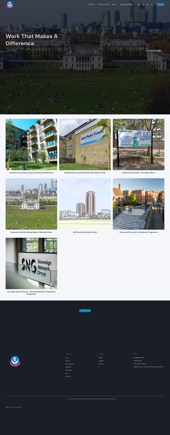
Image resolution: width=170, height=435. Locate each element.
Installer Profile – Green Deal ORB (94, 398)
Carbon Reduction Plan (104, 398)
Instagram (101, 361)
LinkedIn (101, 357)
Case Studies (68, 370)
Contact (160, 4)
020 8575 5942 (138, 360)
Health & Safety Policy (112, 398)
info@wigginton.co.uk (139, 357)
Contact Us (68, 376)
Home (66, 357)
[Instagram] (143, 4)
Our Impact (68, 367)
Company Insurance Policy (84, 398)
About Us (67, 361)
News (66, 373)
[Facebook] (147, 4)
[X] (152, 4)
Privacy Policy (69, 398)
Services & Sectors (103, 4)
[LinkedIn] (139, 4)
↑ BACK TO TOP (85, 310)
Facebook (101, 364)
